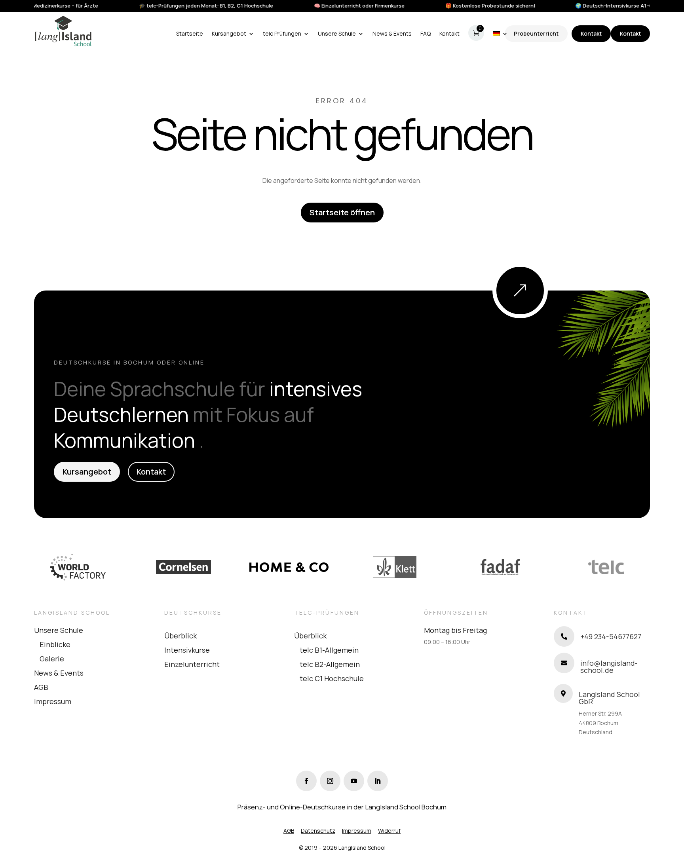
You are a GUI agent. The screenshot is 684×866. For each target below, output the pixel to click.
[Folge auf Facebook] (306, 781)
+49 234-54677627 (610, 636)
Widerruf (389, 830)
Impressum (52, 701)
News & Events (59, 673)
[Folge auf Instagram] (330, 781)
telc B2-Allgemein (330, 664)
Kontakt (591, 33)
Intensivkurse (187, 650)
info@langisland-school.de (609, 666)
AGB (41, 687)
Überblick (180, 635)
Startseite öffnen (342, 212)
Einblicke (55, 644)
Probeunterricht (536, 33)
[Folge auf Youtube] (354, 781)
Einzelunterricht (192, 664)
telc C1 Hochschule (332, 678)
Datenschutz (318, 830)
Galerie (52, 658)
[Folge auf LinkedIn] (377, 781)
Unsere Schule (58, 630)
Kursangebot (87, 471)
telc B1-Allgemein (329, 650)
